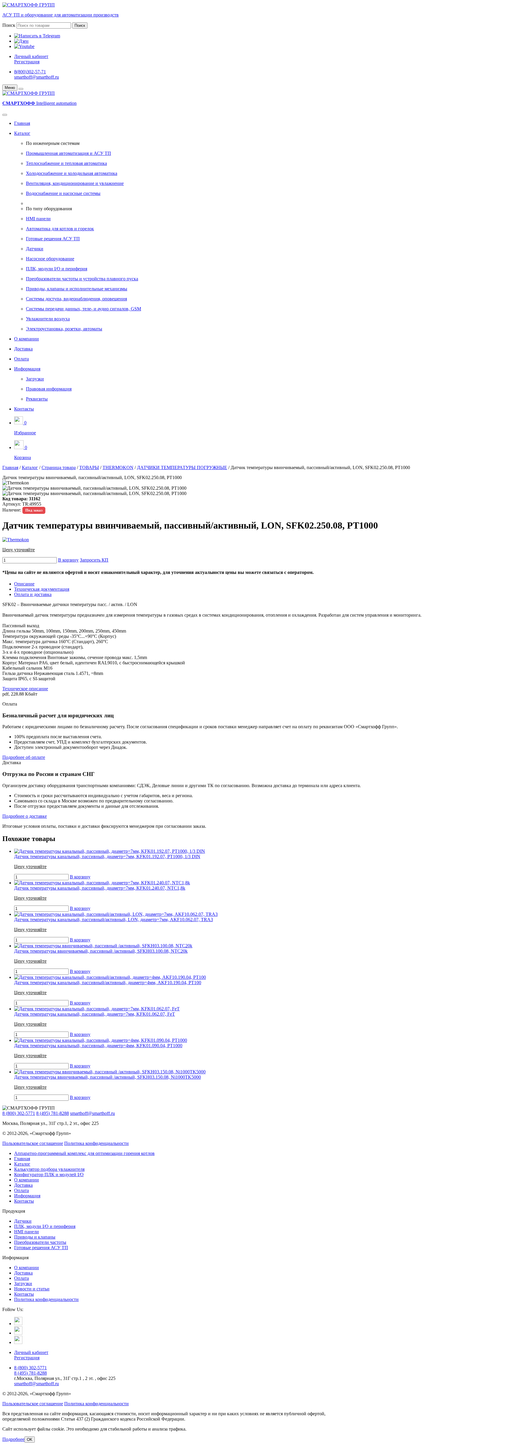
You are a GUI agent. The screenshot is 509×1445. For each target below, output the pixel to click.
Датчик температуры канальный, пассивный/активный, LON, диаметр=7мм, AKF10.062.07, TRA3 (113, 919)
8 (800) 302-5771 (18, 1113)
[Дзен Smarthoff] (18, 1332)
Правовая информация (49, 388)
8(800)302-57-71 (30, 71)
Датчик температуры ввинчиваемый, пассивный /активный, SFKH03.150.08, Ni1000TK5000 (107, 1077)
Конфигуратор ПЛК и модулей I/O (49, 1174)
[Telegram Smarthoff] (18, 1323)
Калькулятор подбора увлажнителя (49, 1169)
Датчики (34, 248)
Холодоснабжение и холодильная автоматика (71, 173)
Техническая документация (41, 589)
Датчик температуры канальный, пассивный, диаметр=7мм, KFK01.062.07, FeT (94, 1014)
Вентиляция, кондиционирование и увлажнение (75, 183)
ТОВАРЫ (89, 467)
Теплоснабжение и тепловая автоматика (66, 163)
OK (29, 1439)
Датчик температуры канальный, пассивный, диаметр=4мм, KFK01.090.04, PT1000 (98, 1045)
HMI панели (38, 218)
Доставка (23, 348)
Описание (24, 583)
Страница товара (59, 467)
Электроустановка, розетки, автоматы (64, 328)
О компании (26, 338)
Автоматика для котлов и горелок (60, 228)
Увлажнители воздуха (48, 318)
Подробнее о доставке (24, 816)
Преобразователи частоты (40, 1242)
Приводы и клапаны (34, 1236)
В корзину (68, 559)
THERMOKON (118, 467)
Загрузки (35, 378)
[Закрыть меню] (21, 89)
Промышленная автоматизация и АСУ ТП (68, 153)
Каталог (22, 133)
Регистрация (26, 61)
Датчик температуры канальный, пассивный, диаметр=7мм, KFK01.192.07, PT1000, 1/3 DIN (107, 856)
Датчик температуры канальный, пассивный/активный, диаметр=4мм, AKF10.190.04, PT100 (107, 982)
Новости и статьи (31, 1288)
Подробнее (13, 1439)
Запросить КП (94, 559)
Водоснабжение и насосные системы (63, 193)
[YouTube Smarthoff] (18, 1342)
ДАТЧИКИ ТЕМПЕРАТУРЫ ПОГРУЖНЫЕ (182, 467)
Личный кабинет (31, 56)
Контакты (24, 408)
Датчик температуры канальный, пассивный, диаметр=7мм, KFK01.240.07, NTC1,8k (99, 887)
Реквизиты (37, 398)
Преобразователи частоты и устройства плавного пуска (82, 278)
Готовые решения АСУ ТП (53, 238)
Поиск (8, 25)
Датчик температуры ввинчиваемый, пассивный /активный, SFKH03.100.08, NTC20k (101, 951)
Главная (22, 123)
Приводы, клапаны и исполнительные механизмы (76, 288)
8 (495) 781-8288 (52, 1113)
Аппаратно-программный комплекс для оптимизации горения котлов (84, 1153)
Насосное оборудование (50, 258)
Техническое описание (25, 688)
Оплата (21, 358)
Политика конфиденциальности (96, 1143)
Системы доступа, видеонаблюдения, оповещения (76, 298)
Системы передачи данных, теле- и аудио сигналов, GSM (83, 308)
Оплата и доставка (33, 594)
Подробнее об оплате (23, 757)
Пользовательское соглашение (32, 1143)
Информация (27, 368)
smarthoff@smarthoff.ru (36, 77)
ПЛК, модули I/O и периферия (56, 268)
